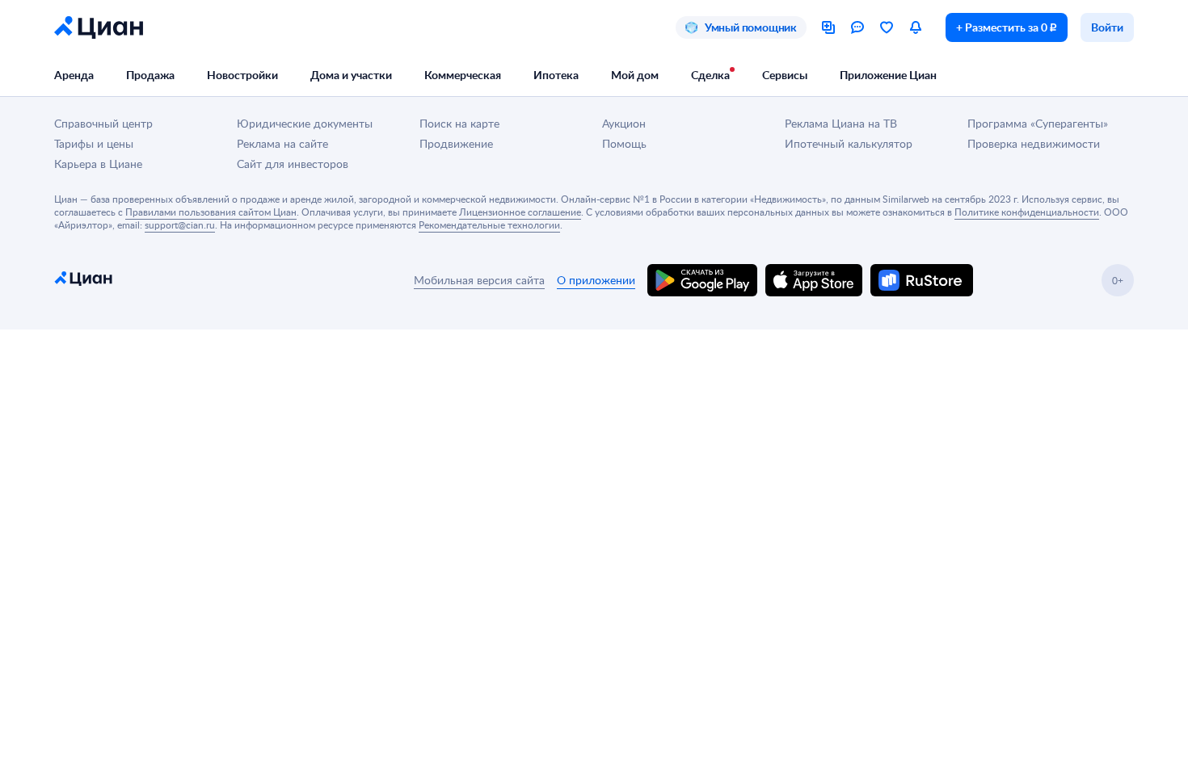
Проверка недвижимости (1033, 143)
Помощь (624, 143)
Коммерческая (462, 74)
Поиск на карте (459, 123)
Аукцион (624, 123)
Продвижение (456, 143)
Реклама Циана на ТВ (841, 123)
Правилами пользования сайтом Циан (211, 211)
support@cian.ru (180, 224)
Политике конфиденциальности (1026, 211)
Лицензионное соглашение (520, 211)
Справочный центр (103, 123)
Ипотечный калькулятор (848, 143)
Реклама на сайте (282, 143)
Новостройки (242, 74)
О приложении (596, 279)
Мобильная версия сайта (479, 279)
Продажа (150, 74)
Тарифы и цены (93, 143)
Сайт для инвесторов (292, 163)
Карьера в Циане (98, 163)
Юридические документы (305, 123)
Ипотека (556, 74)
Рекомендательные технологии (489, 224)
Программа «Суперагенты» (1037, 123)
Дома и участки (351, 74)
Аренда (74, 74)
